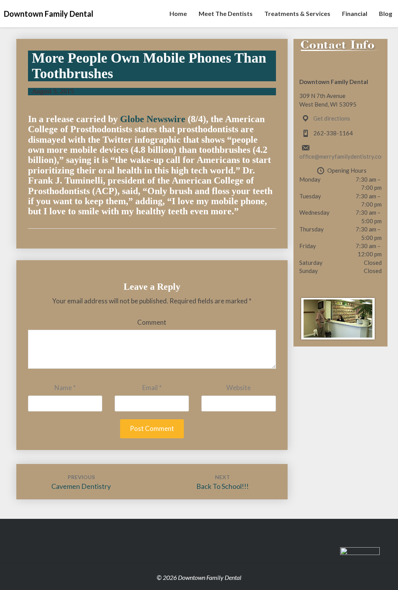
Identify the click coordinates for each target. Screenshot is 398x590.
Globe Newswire (152, 119)
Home (178, 13)
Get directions (331, 118)
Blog (385, 13)
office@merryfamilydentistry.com (342, 156)
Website (238, 387)
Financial (354, 13)
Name (65, 387)
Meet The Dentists (226, 13)
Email (152, 387)
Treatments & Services (297, 13)
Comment (151, 322)
